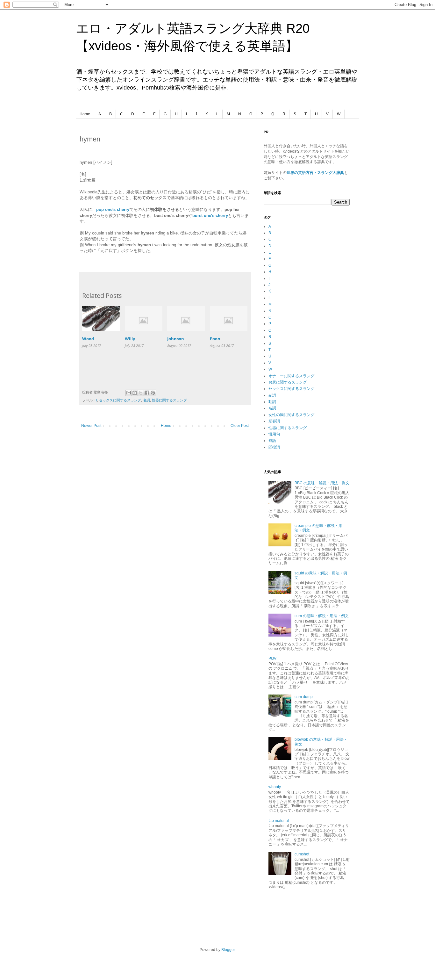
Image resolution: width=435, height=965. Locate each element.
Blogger (228, 949)
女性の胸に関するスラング (291, 415)
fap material (278, 820)
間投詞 (274, 447)
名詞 (146, 400)
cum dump (304, 697)
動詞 (272, 402)
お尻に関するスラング (287, 382)
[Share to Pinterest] (153, 393)
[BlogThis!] (135, 393)
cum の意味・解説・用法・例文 (322, 616)
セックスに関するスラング (120, 400)
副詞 (272, 395)
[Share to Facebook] (147, 393)
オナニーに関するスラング (291, 376)
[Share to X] (141, 393)
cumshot (302, 854)
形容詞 (274, 421)
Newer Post (91, 425)
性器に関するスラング (169, 400)
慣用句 (274, 434)
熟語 (272, 440)
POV (272, 658)
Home (85, 114)
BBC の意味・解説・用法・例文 (322, 483)
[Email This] (128, 393)
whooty (274, 787)
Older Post (240, 425)
